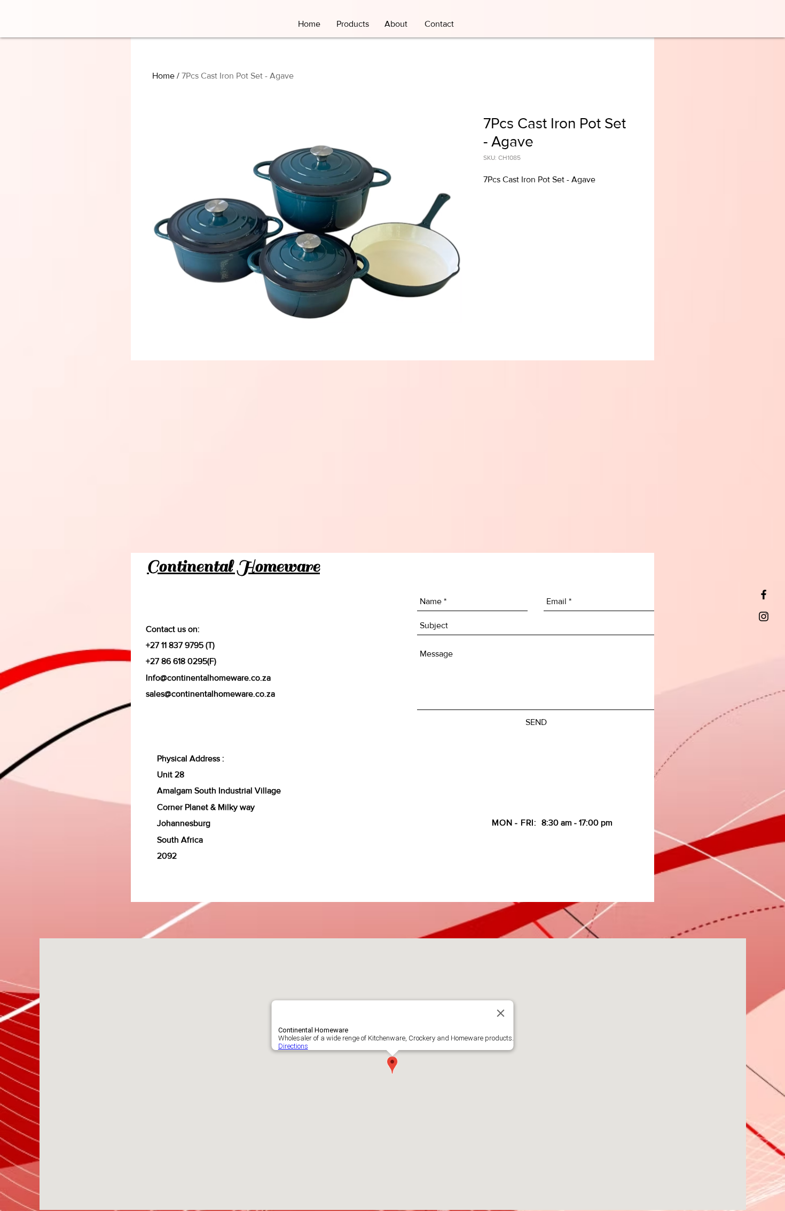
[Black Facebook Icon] (763, 594)
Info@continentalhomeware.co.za (208, 677)
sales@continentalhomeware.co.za (210, 693)
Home (163, 75)
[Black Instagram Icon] (763, 616)
